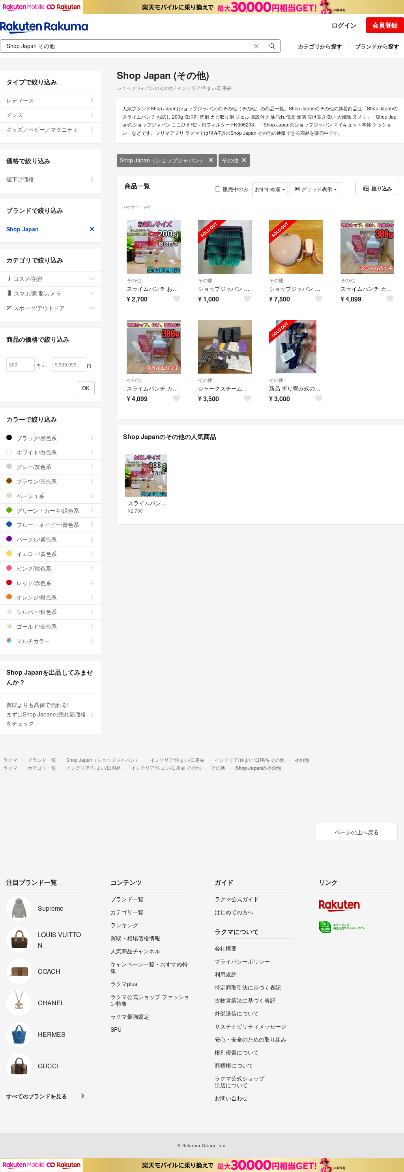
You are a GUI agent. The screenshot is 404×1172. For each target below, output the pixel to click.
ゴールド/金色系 (36, 626)
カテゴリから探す (320, 46)
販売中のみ (236, 189)
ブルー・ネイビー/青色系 (47, 524)
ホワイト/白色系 (36, 452)
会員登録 (385, 25)
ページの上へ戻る (357, 832)
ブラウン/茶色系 (36, 481)
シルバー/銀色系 (36, 612)
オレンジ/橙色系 (36, 597)
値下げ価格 (20, 179)
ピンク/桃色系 (33, 568)
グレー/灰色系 (33, 467)
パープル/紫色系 (36, 539)
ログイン (344, 25)
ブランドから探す (377, 46)
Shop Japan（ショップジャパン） (162, 160)
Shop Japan (22, 229)
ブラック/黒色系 (36, 438)
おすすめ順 (268, 189)
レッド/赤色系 (33, 583)
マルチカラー (32, 641)
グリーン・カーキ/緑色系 (47, 510)
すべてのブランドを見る (36, 1096)
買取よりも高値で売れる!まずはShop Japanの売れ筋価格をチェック (46, 714)
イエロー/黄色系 (36, 554)
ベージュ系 (29, 496)
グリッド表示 (317, 189)
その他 (230, 160)
